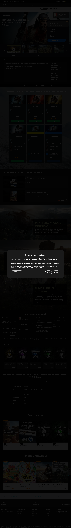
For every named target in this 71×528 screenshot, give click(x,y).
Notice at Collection (43, 259)
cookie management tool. (31, 260)
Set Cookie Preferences (17, 272)
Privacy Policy (34, 259)
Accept (56, 272)
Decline (48, 272)
